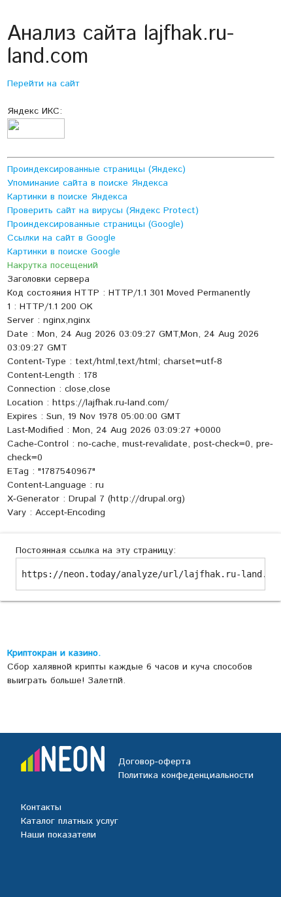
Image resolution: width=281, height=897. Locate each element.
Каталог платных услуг (69, 821)
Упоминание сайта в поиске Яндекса (87, 183)
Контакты (41, 807)
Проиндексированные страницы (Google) (95, 224)
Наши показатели (58, 834)
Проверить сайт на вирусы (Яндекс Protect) (103, 210)
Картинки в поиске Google (63, 251)
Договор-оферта (154, 761)
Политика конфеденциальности (186, 775)
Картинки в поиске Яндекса (67, 196)
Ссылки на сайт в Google (61, 238)
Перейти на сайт (43, 83)
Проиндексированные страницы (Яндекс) (96, 169)
